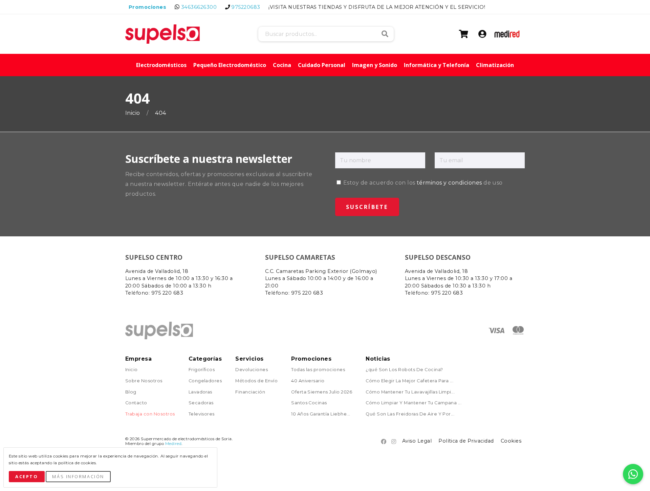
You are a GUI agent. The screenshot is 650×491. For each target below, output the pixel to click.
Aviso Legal (417, 441)
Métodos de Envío (256, 381)
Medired (173, 443)
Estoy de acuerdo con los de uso (422, 182)
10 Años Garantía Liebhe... (320, 414)
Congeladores (205, 381)
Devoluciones (251, 370)
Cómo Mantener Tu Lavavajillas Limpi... (410, 392)
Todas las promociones (318, 370)
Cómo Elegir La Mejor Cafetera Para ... (409, 381)
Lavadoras (200, 392)
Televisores (202, 414)
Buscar (385, 34)
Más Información (78, 476)
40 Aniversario (308, 381)
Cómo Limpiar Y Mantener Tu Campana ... (413, 403)
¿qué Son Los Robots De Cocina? (404, 370)
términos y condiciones (449, 182)
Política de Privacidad (466, 441)
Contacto (136, 403)
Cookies (511, 441)
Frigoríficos (202, 370)
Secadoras (201, 403)
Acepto (26, 476)
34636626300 (199, 7)
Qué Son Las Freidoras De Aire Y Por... (410, 414)
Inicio (133, 113)
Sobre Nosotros (143, 381)
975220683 (245, 7)
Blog (130, 392)
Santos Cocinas (309, 403)
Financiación (250, 392)
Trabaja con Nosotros (150, 414)
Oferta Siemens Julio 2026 (321, 392)
